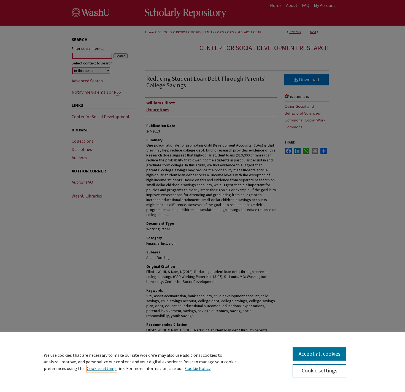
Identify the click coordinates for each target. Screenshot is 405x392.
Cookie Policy (197, 369)
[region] (202, 361)
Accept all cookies (319, 354)
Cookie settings (102, 369)
